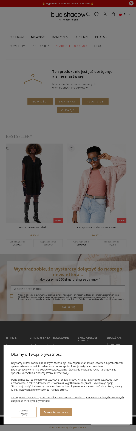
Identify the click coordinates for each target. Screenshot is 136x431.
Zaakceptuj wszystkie (56, 412)
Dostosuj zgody (24, 412)
